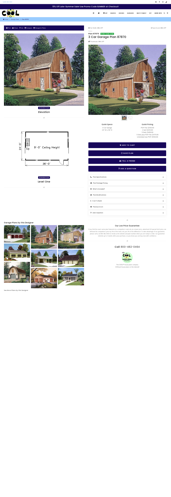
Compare (29, 28)
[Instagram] (163, 2)
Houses (121, 13)
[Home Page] (99, 13)
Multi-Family (141, 13)
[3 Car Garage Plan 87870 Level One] (44, 148)
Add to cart (128, 145)
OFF (101, 28)
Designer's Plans (40, 28)
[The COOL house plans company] (127, 257)
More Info (158, 13)
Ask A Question (128, 169)
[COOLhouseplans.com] (10, 13)
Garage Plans (15, 19)
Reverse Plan (44, 108)
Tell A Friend (128, 161)
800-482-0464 (8, 2)
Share (16, 28)
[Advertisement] (44, 205)
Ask (21, 28)
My (106, 13)
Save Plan (128, 153)
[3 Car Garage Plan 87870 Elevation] (127, 80)
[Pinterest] (156, 2)
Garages (130, 13)
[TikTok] (166, 2)
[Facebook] (159, 2)
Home (6, 19)
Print (9, 28)
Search (113, 13)
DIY (150, 13)
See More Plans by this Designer (16, 290)
